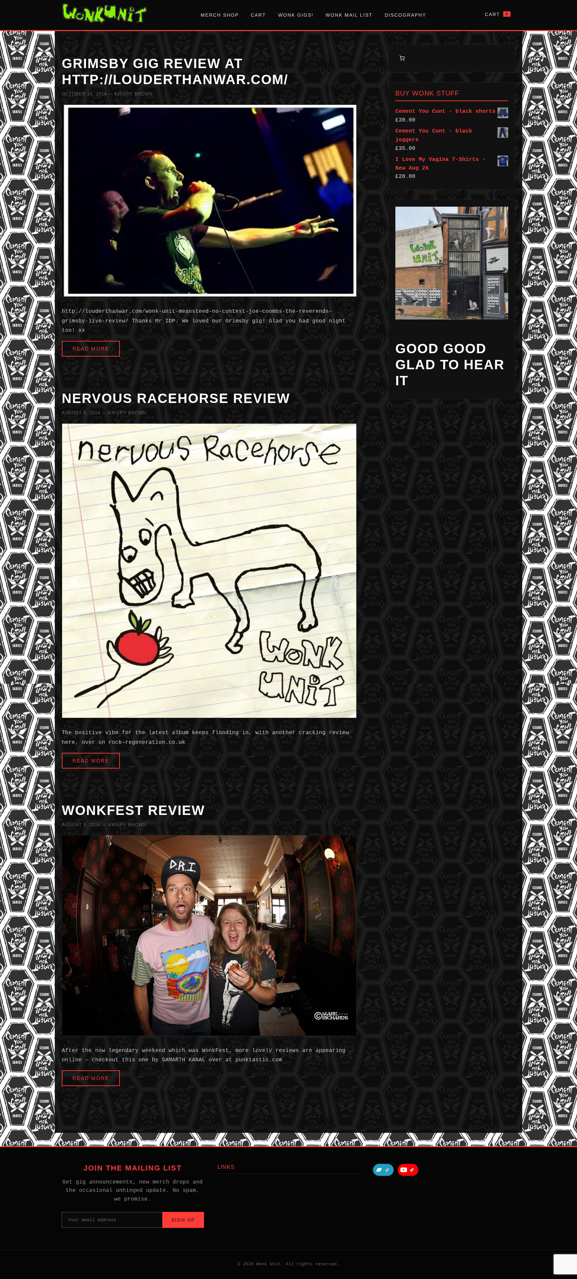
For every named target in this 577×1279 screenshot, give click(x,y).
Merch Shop (220, 15)
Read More (90, 349)
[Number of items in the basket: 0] (402, 58)
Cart (258, 15)
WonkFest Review (133, 810)
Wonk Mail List (349, 15)
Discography (405, 15)
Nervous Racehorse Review (176, 398)
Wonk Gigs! (296, 15)
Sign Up (183, 1220)
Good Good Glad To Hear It (450, 364)
